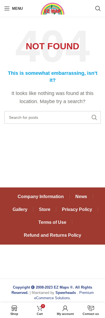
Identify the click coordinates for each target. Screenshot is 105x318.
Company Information (41, 196)
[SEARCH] (94, 117)
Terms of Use (52, 222)
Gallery (20, 209)
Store (44, 209)
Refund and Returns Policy (52, 235)
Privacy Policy (77, 209)
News (81, 196)
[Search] (98, 8)
